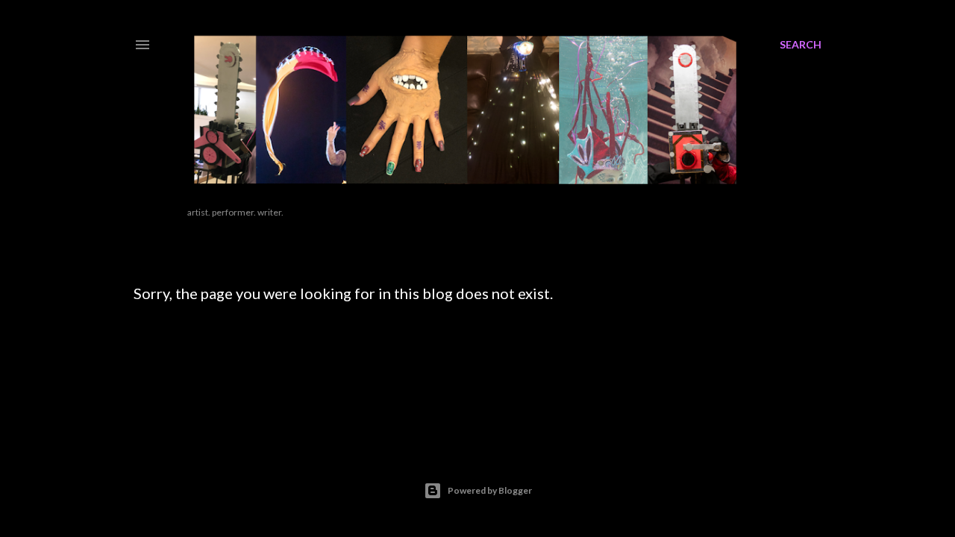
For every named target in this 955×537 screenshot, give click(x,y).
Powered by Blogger (490, 490)
